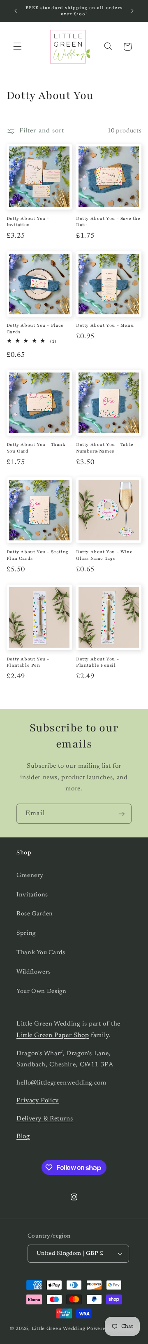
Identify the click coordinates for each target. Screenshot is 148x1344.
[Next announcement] (132, 11)
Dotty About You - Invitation (28, 221)
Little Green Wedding (59, 1329)
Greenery (30, 875)
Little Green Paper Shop (52, 1035)
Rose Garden (34, 914)
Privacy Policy (37, 1100)
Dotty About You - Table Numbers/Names (105, 447)
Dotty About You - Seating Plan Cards (38, 555)
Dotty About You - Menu (105, 325)
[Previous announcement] (16, 11)
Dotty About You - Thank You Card (36, 447)
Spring (26, 933)
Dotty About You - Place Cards (35, 328)
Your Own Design (41, 991)
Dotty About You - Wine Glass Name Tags (104, 555)
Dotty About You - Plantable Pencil (97, 662)
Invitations (32, 895)
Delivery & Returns (44, 1118)
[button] (17, 46)
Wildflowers (33, 972)
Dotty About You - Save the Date (108, 221)
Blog (23, 1136)
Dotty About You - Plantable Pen (28, 662)
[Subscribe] (121, 814)
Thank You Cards (40, 953)
